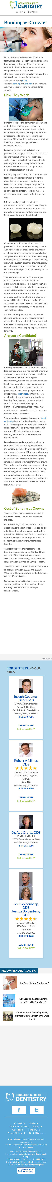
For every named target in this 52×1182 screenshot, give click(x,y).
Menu (22, 12)
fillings (25, 80)
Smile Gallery (26, 728)
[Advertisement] (26, 621)
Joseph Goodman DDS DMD (26, 698)
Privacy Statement (16, 1133)
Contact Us (19, 1123)
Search (34, 12)
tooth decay (23, 393)
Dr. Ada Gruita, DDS (26, 832)
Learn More (26, 725)
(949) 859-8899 (26, 788)
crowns (28, 83)
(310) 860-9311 (26, 716)
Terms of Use (33, 1129)
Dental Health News (19, 1126)
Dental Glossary (37, 1133)
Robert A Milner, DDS (26, 762)
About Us (37, 1126)
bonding (16, 83)
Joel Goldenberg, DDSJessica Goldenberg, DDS (26, 909)
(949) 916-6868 (26, 845)
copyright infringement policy (32, 1165)
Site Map (33, 1123)
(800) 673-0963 (26, 936)
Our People (17, 1129)
